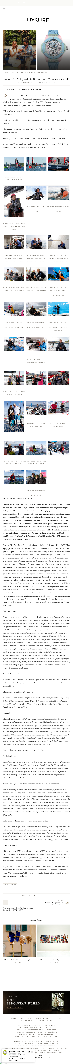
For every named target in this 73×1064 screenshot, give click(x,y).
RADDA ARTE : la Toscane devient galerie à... (19, 960)
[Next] (31, 2)
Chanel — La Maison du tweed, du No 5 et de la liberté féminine (36, 1032)
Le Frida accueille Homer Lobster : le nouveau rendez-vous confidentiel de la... (19, 61)
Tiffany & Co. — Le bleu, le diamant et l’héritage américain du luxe (36, 1037)
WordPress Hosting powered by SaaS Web (36, 1057)
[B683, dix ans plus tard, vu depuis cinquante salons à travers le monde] (53, 941)
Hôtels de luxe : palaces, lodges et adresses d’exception (36, 1046)
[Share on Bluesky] (49, 896)
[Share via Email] (50, 896)
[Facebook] (29, 26)
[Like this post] (35, 896)
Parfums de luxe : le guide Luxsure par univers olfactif (36, 1039)
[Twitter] (32, 26)
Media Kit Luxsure (17, 1018)
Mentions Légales (42, 1018)
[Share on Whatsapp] (45, 896)
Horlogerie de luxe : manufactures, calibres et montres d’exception (36, 1041)
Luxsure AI (29, 1018)
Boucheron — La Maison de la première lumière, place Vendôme (36, 1023)
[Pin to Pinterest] (41, 896)
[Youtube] (40, 26)
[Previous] (28, 2)
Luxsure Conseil (56, 1018)
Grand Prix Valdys (10, 884)
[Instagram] (35, 26)
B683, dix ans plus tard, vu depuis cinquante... (54, 960)
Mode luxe (51, 1048)
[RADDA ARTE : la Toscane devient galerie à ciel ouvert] (19, 941)
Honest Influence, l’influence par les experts (36, 1020)
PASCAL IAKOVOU (13, 66)
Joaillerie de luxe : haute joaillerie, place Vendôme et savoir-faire (36, 1043)
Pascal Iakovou (24, 82)
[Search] (69, 9)
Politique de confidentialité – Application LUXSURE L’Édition (24, 1048)
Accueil (5, 72)
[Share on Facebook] (38, 896)
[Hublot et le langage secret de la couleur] (53, 50)
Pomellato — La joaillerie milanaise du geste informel (36, 1034)
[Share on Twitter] (39, 896)
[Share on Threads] (47, 896)
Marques (57, 1050)
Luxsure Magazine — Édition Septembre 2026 (47, 1053)
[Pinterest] (37, 26)
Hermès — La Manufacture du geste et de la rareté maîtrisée (36, 1030)
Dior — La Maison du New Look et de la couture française (36, 1025)
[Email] (43, 26)
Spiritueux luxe (62, 1048)
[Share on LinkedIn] (43, 896)
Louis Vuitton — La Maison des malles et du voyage (36, 1027)
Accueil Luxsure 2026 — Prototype (39, 1050)
